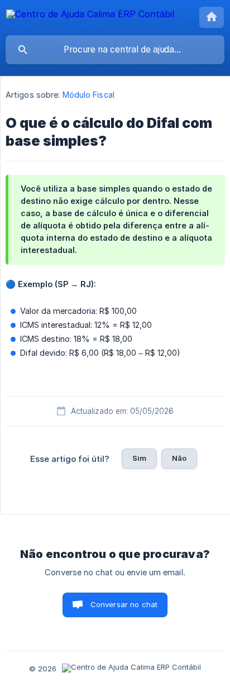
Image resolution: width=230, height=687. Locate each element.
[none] (90, 16)
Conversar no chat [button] (124, 604)
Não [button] (179, 458)
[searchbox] (115, 49)
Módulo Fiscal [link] (88, 94)
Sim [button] (139, 458)
